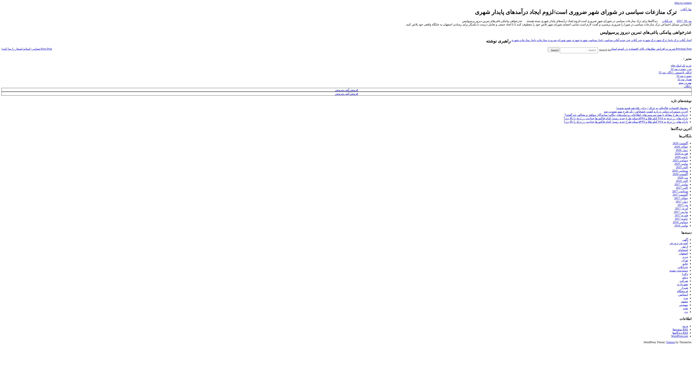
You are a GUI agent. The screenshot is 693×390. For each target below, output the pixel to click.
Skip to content (683, 3)
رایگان (688, 86)
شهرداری (682, 284)
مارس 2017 (681, 211)
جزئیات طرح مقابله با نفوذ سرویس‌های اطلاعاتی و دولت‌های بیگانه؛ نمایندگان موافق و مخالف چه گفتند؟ (626, 114)
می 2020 (682, 177)
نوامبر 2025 (681, 163)
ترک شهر (661, 40)
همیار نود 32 (684, 79)
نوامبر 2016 (681, 225)
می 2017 (682, 205)
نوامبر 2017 (681, 184)
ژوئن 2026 (682, 150)
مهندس (683, 304)
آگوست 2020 (680, 174)
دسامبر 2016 (680, 222)
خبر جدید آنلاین (621, 40)
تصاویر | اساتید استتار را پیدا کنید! (26, 48)
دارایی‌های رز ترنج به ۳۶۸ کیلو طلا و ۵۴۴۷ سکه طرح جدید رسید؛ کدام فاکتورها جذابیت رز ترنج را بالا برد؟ (626, 118)
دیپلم (685, 277)
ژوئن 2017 (682, 201)
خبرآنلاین (667, 21)
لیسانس (683, 294)
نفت (685, 308)
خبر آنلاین (636, 40)
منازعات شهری (520, 40)
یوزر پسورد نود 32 (681, 69)
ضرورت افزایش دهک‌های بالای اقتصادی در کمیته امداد (651, 48)
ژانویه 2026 (681, 157)
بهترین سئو (685, 82)
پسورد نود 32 (684, 75)
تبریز (685, 256)
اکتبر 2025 (682, 167)
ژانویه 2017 (681, 218)
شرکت (684, 280)
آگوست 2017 (680, 194)
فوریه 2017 (681, 215)
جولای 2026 (681, 146)
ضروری (552, 40)
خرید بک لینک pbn (681, 65)
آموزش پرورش (679, 243)
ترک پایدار (673, 40)
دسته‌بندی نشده (679, 270)
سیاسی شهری (588, 40)
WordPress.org (679, 336)
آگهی (685, 239)
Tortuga (670, 342)
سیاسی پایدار (605, 40)
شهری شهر (572, 40)
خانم (685, 263)
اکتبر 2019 (682, 181)
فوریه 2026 (681, 153)
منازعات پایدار (538, 40)
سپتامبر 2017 (680, 191)
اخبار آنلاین (685, 40)
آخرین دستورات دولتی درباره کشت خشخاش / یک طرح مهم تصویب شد (646, 111)
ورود (685, 326)
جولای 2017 (681, 198)
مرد (685, 298)
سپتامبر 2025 (680, 170)
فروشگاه (682, 291)
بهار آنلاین (686, 9)
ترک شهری (648, 40)
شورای (561, 40)
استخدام (683, 250)
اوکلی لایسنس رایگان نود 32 (675, 72)
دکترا (685, 274)
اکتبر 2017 (682, 187)
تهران (684, 260)
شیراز (684, 287)
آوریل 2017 (681, 208)
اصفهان (683, 253)
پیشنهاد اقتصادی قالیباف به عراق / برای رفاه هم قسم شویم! (652, 108)
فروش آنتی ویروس (346, 89)
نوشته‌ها (680, 329)
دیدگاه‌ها (680, 332)
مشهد (684, 301)
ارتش (684, 246)
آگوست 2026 (680, 143)
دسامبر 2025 (680, 160)
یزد (686, 311)
